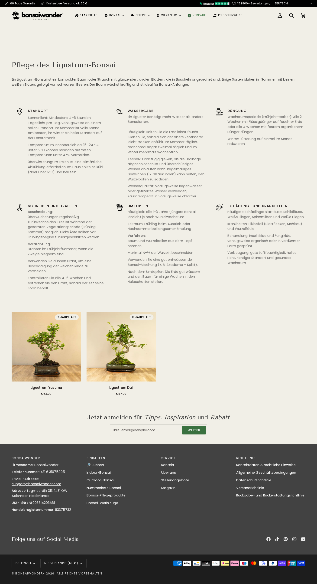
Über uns (168, 472)
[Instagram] (294, 539)
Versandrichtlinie (250, 488)
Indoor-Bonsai (99, 472)
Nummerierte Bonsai (104, 488)
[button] (114, 15)
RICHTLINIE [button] (246, 458)
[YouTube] (303, 539)
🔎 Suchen (95, 465)
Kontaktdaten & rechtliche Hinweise (266, 465)
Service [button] (168, 458)
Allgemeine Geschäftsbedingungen (266, 472)
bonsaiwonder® (30, 573)
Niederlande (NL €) (61, 563)
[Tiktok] (277, 539)
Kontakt (167, 465)
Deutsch (23, 563)
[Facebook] (268, 539)
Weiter (194, 430)
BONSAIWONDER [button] (26, 458)
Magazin (168, 488)
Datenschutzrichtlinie (253, 480)
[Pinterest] (286, 539)
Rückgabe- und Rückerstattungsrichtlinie (270, 495)
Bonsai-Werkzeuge (102, 503)
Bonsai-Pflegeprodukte (106, 495)
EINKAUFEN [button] (96, 458)
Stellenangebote (175, 480)
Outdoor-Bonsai (100, 480)
